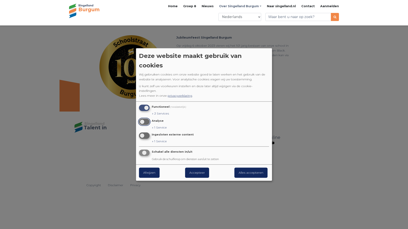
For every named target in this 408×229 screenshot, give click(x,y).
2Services (160, 113)
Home (173, 6)
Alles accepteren (251, 173)
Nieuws (208, 6)
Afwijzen (149, 173)
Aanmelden (329, 6)
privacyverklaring (180, 96)
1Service (159, 127)
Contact (308, 6)
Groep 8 (189, 6)
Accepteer (197, 173)
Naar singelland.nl (281, 6)
